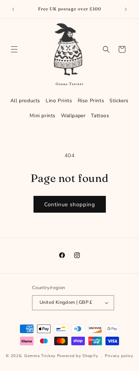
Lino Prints (59, 100)
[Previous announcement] (13, 9)
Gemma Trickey (40, 355)
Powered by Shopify (77, 355)
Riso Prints (91, 100)
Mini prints (43, 115)
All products (25, 100)
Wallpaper (73, 115)
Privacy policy (119, 355)
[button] (14, 49)
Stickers (119, 100)
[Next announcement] (126, 9)
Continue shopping (69, 204)
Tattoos (100, 115)
